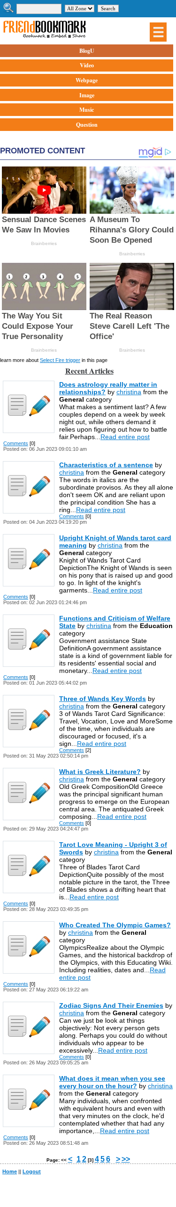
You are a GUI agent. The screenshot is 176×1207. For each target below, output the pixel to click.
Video (87, 65)
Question (87, 125)
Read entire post (125, 437)
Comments (15, 443)
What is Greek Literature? (100, 771)
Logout (32, 1171)
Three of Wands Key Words (102, 698)
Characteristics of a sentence (106, 465)
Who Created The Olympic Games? (115, 925)
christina (128, 392)
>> (126, 1159)
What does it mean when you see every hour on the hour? (112, 1082)
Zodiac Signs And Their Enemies (111, 1005)
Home (9, 1171)
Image (86, 95)
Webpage (87, 80)
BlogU (86, 51)
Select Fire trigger (60, 360)
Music (86, 110)
